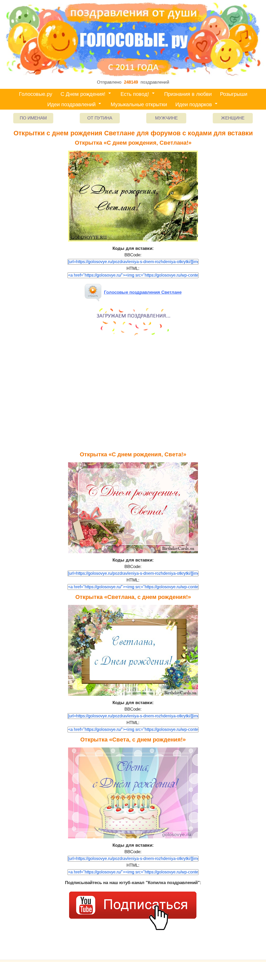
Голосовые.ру (35, 94)
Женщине (232, 118)
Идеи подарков (193, 104)
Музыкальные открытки (139, 104)
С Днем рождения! (83, 94)
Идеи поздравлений (71, 104)
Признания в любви (188, 94)
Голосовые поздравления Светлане (143, 292)
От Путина (99, 118)
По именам (33, 118)
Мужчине (166, 118)
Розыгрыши (233, 94)
